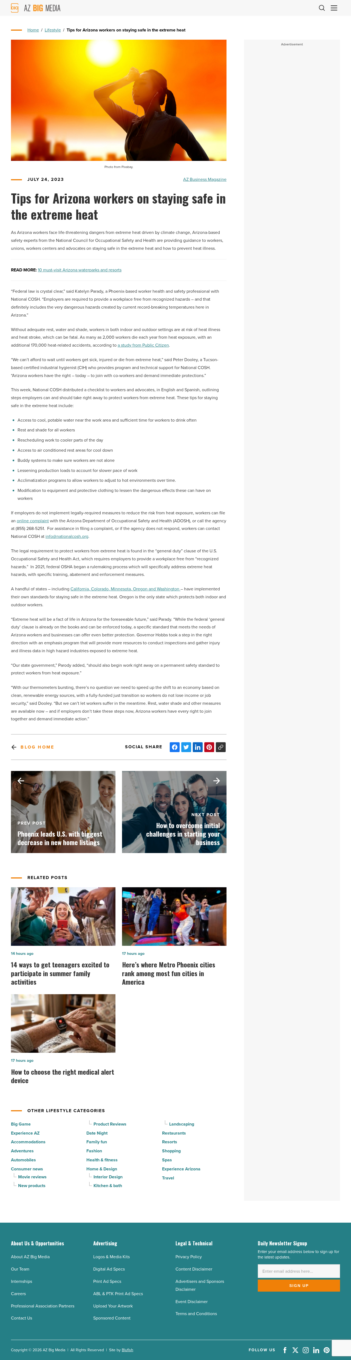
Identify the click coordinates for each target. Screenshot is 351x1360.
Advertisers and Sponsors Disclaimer (200, 1285)
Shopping (171, 1151)
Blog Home (37, 747)
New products (32, 1185)
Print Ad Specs (107, 1281)
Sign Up (299, 1285)
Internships (21, 1281)
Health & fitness (102, 1160)
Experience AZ (25, 1133)
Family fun (96, 1142)
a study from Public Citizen (143, 345)
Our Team (20, 1269)
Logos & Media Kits (111, 1257)
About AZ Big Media (30, 1257)
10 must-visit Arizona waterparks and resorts (79, 270)
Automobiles (23, 1160)
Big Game (21, 1124)
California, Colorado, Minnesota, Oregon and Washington (125, 589)
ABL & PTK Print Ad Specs (118, 1294)
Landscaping (181, 1124)
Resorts (169, 1142)
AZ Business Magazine (205, 179)
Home (33, 30)
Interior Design (108, 1177)
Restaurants (174, 1133)
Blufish (127, 1350)
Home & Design (101, 1169)
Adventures (22, 1151)
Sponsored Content (112, 1318)
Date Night (96, 1133)
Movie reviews (32, 1177)
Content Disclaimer (194, 1269)
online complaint (33, 521)
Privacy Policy (189, 1257)
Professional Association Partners (42, 1306)
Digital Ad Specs (109, 1269)
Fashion (94, 1151)
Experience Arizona (181, 1169)
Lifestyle (53, 30)
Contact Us (21, 1318)
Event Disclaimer (192, 1301)
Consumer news (27, 1169)
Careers (18, 1294)
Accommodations (28, 1142)
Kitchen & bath (108, 1185)
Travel (168, 1178)
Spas (167, 1160)
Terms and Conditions (196, 1313)
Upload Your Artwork (113, 1306)
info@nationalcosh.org (67, 536)
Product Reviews (110, 1124)
